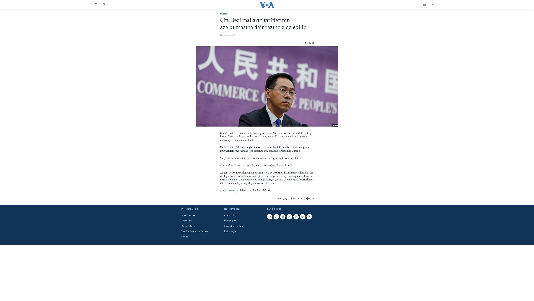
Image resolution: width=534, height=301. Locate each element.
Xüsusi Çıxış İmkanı (233, 226)
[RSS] (296, 216)
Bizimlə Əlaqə (230, 216)
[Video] (433, 5)
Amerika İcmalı (188, 216)
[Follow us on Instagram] (276, 216)
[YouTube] (424, 5)
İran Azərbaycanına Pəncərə (194, 231)
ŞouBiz (184, 237)
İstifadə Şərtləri (231, 221)
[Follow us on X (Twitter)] (289, 216)
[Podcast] (302, 216)
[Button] (309, 43)
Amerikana (186, 221)
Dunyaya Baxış (188, 226)
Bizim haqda (230, 231)
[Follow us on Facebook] (269, 216)
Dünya (224, 14)
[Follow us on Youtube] (282, 216)
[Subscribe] (309, 216)
